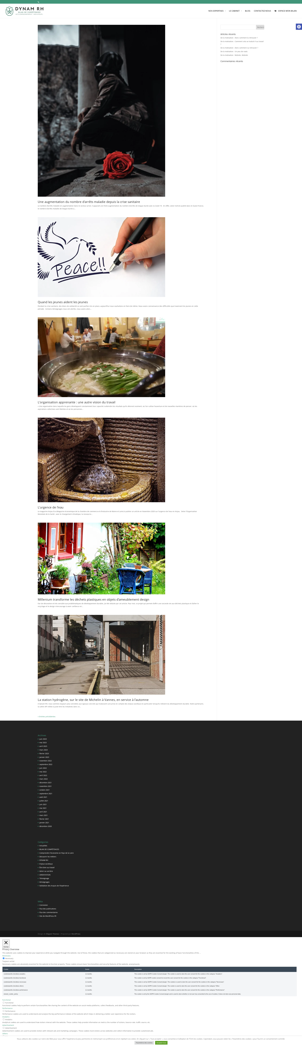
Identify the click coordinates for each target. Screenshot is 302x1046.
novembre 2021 (45, 786)
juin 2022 (43, 768)
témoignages (44, 882)
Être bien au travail (47, 867)
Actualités (43, 846)
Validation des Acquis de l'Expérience (54, 886)
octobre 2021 (44, 790)
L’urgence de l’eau (50, 507)
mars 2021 (43, 815)
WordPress (75, 934)
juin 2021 (43, 804)
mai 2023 (43, 742)
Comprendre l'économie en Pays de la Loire (56, 853)
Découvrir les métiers (47, 856)
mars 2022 (43, 779)
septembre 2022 (45, 764)
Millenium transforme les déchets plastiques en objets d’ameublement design (93, 599)
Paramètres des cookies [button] (144, 1043)
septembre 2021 (45, 793)
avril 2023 (43, 746)
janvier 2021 (44, 822)
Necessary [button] (6, 956)
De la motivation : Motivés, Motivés (234, 55)
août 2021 (43, 797)
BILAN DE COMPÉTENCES (49, 849)
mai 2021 (43, 808)
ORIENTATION (44, 875)
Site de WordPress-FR (47, 916)
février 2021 (44, 819)
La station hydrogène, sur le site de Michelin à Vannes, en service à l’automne (93, 700)
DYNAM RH (43, 860)
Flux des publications (47, 909)
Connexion (43, 905)
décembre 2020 (45, 826)
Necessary (9, 958)
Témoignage (44, 878)
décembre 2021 (45, 782)
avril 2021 (43, 812)
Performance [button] (7, 1008)
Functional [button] (6, 1000)
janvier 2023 (44, 757)
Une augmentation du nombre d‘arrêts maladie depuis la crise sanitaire (89, 202)
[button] (299, 27)
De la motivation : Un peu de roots (233, 51)
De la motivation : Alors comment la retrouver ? (239, 38)
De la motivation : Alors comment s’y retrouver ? (239, 48)
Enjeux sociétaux (46, 864)
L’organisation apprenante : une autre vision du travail (76, 402)
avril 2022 (43, 775)
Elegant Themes (52, 934)
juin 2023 (43, 739)
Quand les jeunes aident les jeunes (63, 302)
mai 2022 (43, 772)
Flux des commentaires (48, 912)
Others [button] (5, 1033)
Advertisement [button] (8, 1025)
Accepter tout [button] (161, 1043)
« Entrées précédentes (46, 716)
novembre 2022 (45, 761)
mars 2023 (43, 750)
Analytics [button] (5, 1017)
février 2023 (44, 753)
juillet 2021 (43, 801)
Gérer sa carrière (46, 871)
